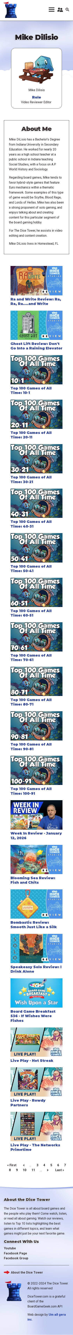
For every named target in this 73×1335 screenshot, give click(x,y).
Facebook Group (16, 1258)
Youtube (10, 1248)
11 (33, 1170)
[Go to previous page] (22, 1165)
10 (24, 1170)
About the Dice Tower (27, 1272)
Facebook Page (15, 1253)
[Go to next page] (48, 1170)
